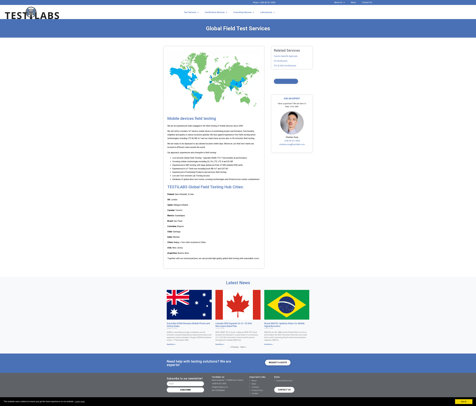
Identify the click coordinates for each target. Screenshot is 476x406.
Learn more (80, 401)
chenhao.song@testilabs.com (292, 144)
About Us (338, 2)
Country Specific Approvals (286, 56)
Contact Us (367, 2)
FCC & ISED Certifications (285, 65)
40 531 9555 (294, 141)
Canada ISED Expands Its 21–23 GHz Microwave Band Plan (233, 324)
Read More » (171, 344)
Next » (243, 347)
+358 (286, 141)
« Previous (234, 347)
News (353, 2)
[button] (410, 11)
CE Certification (280, 61)
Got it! (463, 402)
